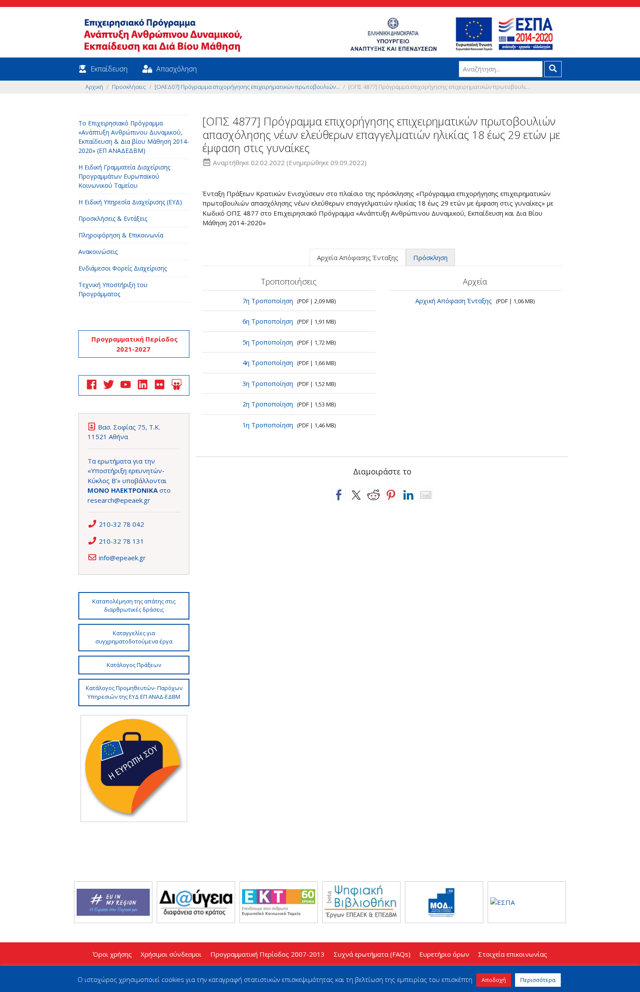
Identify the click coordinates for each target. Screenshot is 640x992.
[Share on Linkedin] (408, 495)
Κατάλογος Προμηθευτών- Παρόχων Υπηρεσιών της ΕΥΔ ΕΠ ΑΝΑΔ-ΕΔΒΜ (134, 692)
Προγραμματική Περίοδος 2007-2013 (267, 954)
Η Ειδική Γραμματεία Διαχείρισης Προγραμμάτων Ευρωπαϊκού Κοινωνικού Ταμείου (124, 176)
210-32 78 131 (121, 541)
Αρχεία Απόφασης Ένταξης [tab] (357, 257)
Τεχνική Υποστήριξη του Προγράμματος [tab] (113, 289)
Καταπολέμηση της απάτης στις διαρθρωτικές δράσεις (133, 605)
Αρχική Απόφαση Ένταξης (453, 300)
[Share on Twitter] (356, 495)
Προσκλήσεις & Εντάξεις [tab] (112, 218)
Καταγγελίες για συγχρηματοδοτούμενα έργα (133, 637)
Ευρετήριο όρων (444, 954)
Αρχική (94, 87)
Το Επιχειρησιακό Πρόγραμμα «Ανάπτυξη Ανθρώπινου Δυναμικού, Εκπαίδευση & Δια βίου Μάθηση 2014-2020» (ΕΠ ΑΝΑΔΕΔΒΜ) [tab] (133, 137)
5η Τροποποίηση (268, 342)
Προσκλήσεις (129, 87)
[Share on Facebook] (339, 495)
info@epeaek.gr (122, 557)
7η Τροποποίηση (268, 300)
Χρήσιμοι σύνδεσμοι (171, 954)
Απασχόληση (176, 69)
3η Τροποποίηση (268, 383)
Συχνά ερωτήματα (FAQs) (372, 954)
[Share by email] (426, 495)
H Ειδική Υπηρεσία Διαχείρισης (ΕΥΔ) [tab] (130, 202)
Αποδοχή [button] (494, 980)
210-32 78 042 (121, 524)
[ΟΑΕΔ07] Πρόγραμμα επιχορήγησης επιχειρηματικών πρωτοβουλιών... (247, 87)
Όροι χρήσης (112, 954)
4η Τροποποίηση (268, 362)
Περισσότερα (538, 980)
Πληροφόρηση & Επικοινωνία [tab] (120, 235)
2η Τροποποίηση (268, 404)
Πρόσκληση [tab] (430, 257)
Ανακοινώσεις (98, 251)
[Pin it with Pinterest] (391, 495)
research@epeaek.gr (119, 500)
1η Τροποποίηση (268, 424)
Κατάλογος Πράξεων (134, 665)
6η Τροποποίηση (268, 321)
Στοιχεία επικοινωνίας (512, 954)
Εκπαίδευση (109, 69)
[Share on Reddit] (374, 495)
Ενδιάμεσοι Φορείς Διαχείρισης (122, 268)
